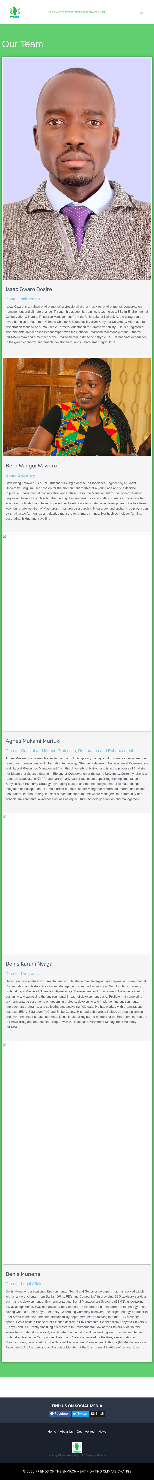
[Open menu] (141, 12)
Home (52, 1431)
